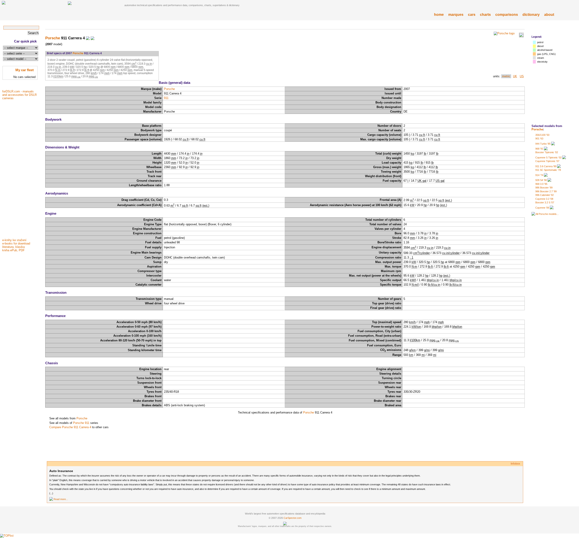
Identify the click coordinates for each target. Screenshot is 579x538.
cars (471, 14)
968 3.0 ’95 (541, 184)
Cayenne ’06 (542, 207)
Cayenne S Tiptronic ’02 (548, 157)
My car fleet (24, 70)
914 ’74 (539, 175)
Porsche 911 (81, 423)
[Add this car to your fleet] (88, 38)
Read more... (61, 499)
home (439, 14)
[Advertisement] (20, 169)
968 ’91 (539, 148)
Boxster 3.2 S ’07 (544, 202)
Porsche (537, 129)
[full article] (51, 499)
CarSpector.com (292, 518)
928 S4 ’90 (541, 180)
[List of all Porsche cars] (533, 214)
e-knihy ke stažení (14, 240)
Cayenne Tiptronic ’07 (547, 161)
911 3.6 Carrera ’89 (545, 166)
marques (455, 14)
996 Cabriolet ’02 (544, 195)
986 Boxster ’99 (544, 187)
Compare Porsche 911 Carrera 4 (70, 427)
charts (485, 14)
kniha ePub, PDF (13, 250)
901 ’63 (539, 138)
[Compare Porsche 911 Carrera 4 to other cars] (92, 38)
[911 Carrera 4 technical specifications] (521, 36)
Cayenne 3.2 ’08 (544, 198)
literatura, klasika (13, 247)
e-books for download (16, 243)
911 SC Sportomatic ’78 (548, 170)
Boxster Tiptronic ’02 (546, 152)
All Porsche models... (547, 214)
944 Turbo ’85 (543, 143)
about (549, 14)
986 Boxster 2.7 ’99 (546, 191)
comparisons (506, 14)
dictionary (531, 14)
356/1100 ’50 (542, 135)
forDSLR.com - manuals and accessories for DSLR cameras (19, 95)
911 (166, 98)
